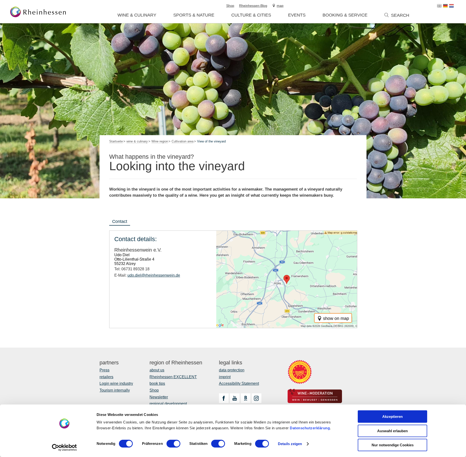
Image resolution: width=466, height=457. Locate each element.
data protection (231, 370)
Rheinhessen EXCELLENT (173, 377)
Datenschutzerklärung (310, 428)
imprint (225, 377)
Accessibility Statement (239, 383)
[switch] (173, 444)
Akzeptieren (392, 416)
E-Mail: (147, 275)
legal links (230, 363)
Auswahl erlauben (392, 431)
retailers (106, 377)
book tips (157, 383)
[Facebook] (224, 398)
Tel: (132, 269)
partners (109, 363)
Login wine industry (116, 383)
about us (157, 370)
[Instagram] (256, 398)
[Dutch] (451, 6)
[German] (445, 6)
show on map (336, 318)
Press (104, 370)
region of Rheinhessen (176, 363)
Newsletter (159, 397)
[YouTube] (235, 398)
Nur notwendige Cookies (393, 445)
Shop (154, 390)
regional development (168, 404)
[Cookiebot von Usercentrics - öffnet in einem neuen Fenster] (64, 447)
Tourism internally (115, 390)
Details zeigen (290, 444)
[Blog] (245, 398)
